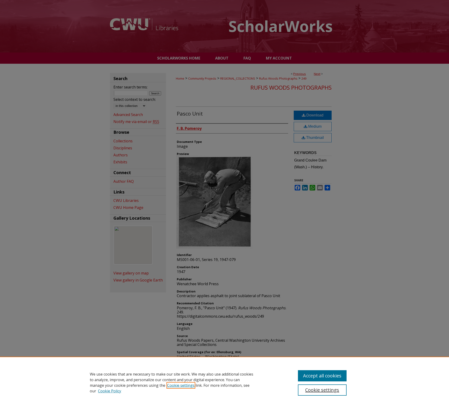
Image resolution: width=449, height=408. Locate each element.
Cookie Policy (109, 391)
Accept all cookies (322, 376)
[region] (224, 382)
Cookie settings (181, 385)
